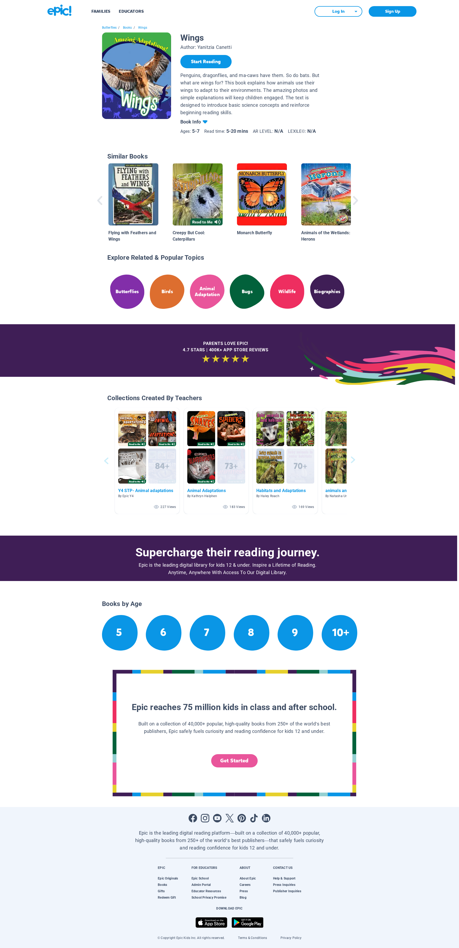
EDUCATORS (131, 11)
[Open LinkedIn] (266, 818)
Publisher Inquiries (287, 891)
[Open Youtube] (217, 818)
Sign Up (392, 11)
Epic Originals (168, 878)
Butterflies (109, 27)
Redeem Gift (167, 897)
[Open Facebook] (193, 818)
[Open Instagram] (205, 818)
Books (127, 27)
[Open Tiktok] (254, 818)
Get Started (234, 760)
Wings (142, 27)
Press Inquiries (284, 885)
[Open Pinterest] (241, 818)
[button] (147, 461)
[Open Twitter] (229, 818)
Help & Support (284, 878)
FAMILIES (100, 11)
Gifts (161, 891)
